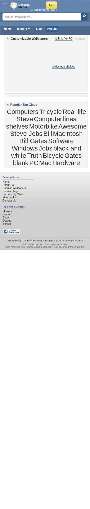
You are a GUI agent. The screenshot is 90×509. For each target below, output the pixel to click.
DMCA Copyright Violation (70, 240)
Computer (48, 118)
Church (7, 217)
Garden (7, 214)
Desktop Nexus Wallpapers (20, 6)
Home (8, 28)
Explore (22, 28)
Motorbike (43, 126)
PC (33, 162)
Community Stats (13, 194)
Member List (10, 197)
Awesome (72, 126)
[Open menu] (5, 6)
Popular (52, 28)
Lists (39, 28)
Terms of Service (32, 240)
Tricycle (50, 111)
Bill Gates (33, 140)
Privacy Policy (14, 240)
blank (20, 162)
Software (61, 140)
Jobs (46, 148)
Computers (23, 111)
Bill (47, 133)
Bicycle (53, 155)
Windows (25, 148)
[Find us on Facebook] (11, 233)
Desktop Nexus (38, 244)
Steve (24, 118)
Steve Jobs (26, 133)
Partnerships (48, 240)
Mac (45, 162)
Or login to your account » (44, 10)
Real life (74, 111)
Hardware (66, 162)
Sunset (7, 223)
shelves (17, 126)
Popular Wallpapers (14, 188)
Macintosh (68, 133)
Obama (7, 220)
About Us (8, 184)
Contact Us (9, 200)
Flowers (7, 211)
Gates (73, 155)
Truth (34, 155)
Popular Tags (10, 191)
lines (69, 118)
